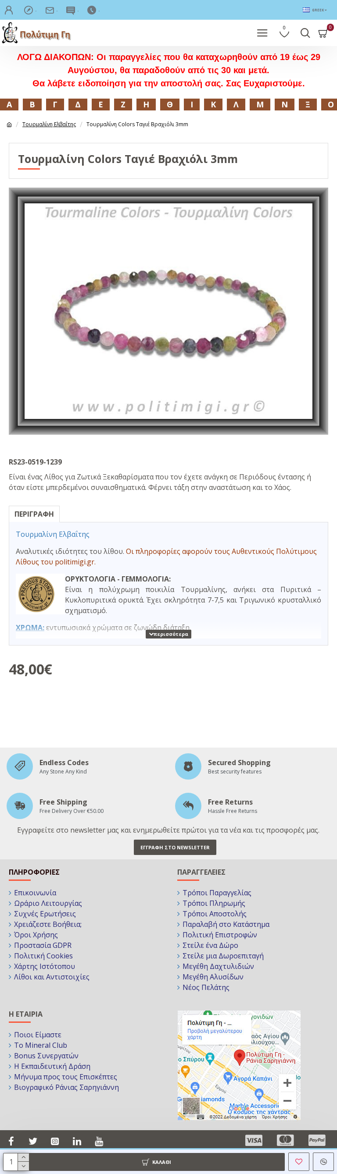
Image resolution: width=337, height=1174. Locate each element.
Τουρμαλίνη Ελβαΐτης (49, 124)
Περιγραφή (34, 514)
